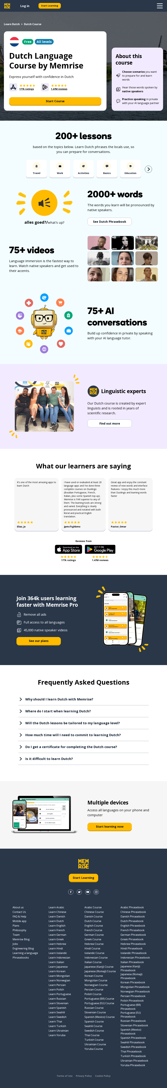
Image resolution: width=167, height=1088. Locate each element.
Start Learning (49, 5)
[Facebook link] (70, 892)
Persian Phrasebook (133, 996)
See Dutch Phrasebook (109, 222)
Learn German (57, 935)
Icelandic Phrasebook (134, 953)
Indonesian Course (96, 957)
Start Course (55, 101)
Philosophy (19, 930)
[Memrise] (7, 6)
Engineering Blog (23, 948)
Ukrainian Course (95, 1044)
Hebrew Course (94, 944)
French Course (93, 930)
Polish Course (92, 994)
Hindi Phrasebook (132, 948)
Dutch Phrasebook (132, 921)
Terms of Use (65, 1075)
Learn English (57, 925)
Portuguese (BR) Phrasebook (131, 1007)
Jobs (15, 944)
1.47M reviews (100, 560)
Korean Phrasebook (133, 982)
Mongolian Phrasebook (135, 987)
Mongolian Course (95, 980)
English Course (93, 925)
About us (18, 907)
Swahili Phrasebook (133, 1042)
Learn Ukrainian (58, 1030)
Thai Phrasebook (131, 1051)
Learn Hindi (56, 948)
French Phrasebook (132, 930)
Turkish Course (94, 1040)
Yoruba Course (93, 1049)
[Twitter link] (79, 892)
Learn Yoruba (57, 1035)
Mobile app (19, 921)
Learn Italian (56, 962)
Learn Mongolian (59, 976)
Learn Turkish (57, 1026)
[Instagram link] (96, 892)
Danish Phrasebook (133, 916)
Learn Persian (57, 985)
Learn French (57, 930)
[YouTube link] (87, 892)
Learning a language (25, 953)
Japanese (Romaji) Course (100, 971)
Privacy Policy (84, 1075)
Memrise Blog (21, 939)
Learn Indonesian (59, 957)
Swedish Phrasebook (133, 1047)
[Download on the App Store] (68, 549)
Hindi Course (92, 948)
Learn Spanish (57, 1008)
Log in (24, 6)
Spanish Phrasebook (133, 1038)
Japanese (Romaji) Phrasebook (131, 976)
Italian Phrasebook (132, 962)
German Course (94, 935)
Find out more (109, 423)
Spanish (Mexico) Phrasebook (131, 1031)
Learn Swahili (57, 1012)
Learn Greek (56, 939)
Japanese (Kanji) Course (99, 966)
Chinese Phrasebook (133, 912)
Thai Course (91, 1035)
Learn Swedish (57, 1017)
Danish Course (93, 916)
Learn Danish (57, 916)
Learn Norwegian (59, 980)
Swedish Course (94, 1030)
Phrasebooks (21, 957)
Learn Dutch (12, 24)
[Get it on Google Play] (100, 549)
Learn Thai (55, 1021)
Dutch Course (92, 921)
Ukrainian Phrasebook (134, 1060)
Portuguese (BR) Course (99, 998)
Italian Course (93, 962)
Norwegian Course (96, 985)
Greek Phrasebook (132, 939)
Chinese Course (94, 912)
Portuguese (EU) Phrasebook (131, 1014)
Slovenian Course (95, 1012)
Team (16, 935)
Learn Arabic (56, 907)
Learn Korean (57, 971)
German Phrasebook (133, 935)
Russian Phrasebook (133, 1021)
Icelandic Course (94, 953)
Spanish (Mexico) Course (99, 1017)
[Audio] (44, 203)
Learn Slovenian (58, 1003)
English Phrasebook (133, 925)
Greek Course (92, 939)
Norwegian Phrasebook (135, 991)
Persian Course (93, 989)
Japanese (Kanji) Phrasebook (130, 968)
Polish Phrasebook (132, 1000)
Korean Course (93, 976)
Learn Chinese (57, 912)
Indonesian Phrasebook (135, 957)
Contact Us (19, 912)
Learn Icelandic (58, 953)
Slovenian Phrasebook (134, 1025)
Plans (16, 925)
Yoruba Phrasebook (133, 1065)
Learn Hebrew (57, 944)
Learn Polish (56, 989)
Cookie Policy (103, 1075)
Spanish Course (94, 1021)
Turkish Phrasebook (133, 1056)
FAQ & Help (19, 916)
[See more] (160, 6)
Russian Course (94, 1008)
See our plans (38, 641)
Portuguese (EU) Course (99, 1003)
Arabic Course (93, 907)
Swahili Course (93, 1026)
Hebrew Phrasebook (133, 944)
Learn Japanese (58, 966)
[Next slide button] (148, 169)
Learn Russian (57, 998)
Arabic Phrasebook (132, 907)
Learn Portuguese (60, 994)
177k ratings (68, 560)
